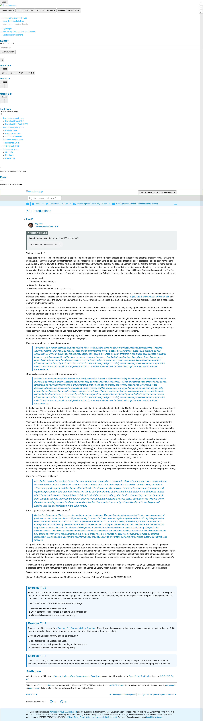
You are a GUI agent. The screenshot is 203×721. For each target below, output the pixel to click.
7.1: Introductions (44, 685)
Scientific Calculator (13, 137)
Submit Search (8, 52)
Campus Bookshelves (58, 204)
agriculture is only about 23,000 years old (149, 297)
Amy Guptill (39, 224)
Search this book (7, 44)
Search (30, 198)
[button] (9, 155)
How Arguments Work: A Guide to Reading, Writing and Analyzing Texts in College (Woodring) (155, 204)
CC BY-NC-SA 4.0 (117, 685)
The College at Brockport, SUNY (47, 226)
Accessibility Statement (107, 717)
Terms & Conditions (88, 717)
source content (34, 688)
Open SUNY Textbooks (139, 676)
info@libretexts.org (154, 717)
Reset (4, 69)
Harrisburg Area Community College (92, 204)
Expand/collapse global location (175, 203)
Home (38, 204)
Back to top (30, 694)
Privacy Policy (73, 717)
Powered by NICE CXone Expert (63, 712)
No (65, 702)
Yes (55, 702)
